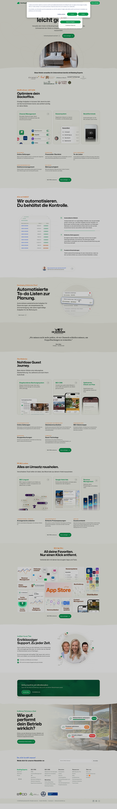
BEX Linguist (24, 480)
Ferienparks (61, 771)
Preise (18, 775)
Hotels (60, 773)
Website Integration (35, 781)
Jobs (87, 775)
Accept (72, 14)
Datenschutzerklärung (60, 800)
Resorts (60, 775)
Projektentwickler (62, 784)
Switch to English (70, 22)
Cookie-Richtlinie (43, 800)
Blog (73, 775)
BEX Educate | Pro (76, 771)
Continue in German (70, 25)
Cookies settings (61, 14)
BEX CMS (59, 383)
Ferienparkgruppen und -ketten (64, 780)
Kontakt (88, 777)
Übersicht (19, 771)
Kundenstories (75, 777)
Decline (83, 14)
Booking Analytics (49, 786)
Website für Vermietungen (51, 771)
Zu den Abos (26, 692)
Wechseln (19, 773)
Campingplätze (62, 777)
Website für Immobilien (50, 773)
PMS (32, 771)
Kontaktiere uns (36, 692)
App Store (33, 777)
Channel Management (27, 114)
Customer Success (90, 773)
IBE (31, 775)
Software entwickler (77, 781)
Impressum (50, 800)
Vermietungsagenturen (64, 783)
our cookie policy (71, 6)
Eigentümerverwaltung (36, 783)
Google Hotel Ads (62, 480)
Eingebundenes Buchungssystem (31, 383)
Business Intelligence (36, 779)
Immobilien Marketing (50, 784)
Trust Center (75, 783)
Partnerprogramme (77, 779)
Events (74, 773)
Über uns (88, 771)
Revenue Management (88, 480)
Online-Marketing (49, 782)
